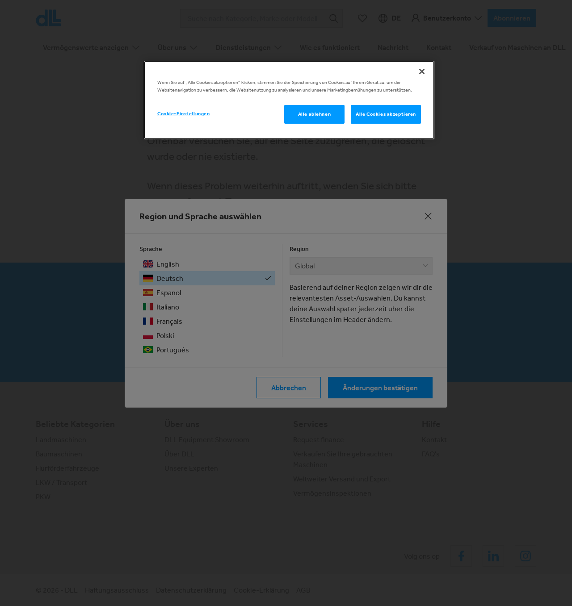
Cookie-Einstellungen (183, 113)
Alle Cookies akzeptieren (386, 114)
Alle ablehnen (314, 114)
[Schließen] (422, 71)
